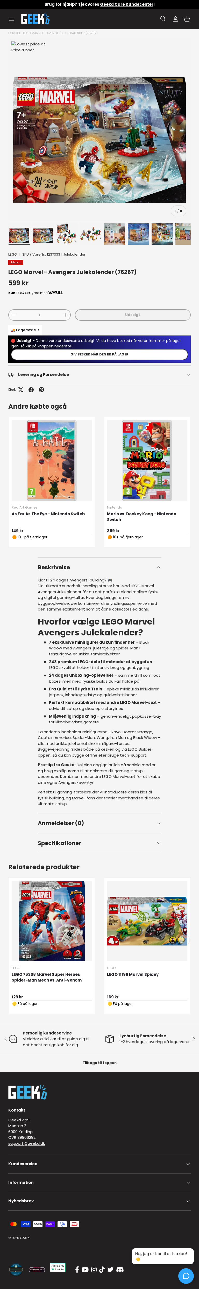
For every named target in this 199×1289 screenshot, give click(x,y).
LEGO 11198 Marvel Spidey (133, 974)
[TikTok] (102, 1269)
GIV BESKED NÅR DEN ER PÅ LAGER (99, 354)
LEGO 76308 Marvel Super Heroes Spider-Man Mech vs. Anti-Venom (47, 977)
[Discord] (120, 1269)
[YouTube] (85, 1269)
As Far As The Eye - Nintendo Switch (48, 514)
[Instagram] (94, 1269)
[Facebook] (77, 1269)
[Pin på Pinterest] (41, 390)
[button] (187, 19)
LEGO (12, 254)
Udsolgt (132, 314)
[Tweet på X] (21, 390)
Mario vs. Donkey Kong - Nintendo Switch (141, 517)
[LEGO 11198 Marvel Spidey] (147, 921)
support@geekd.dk (26, 1143)
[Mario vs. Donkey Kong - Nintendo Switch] (147, 460)
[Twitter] (110, 1269)
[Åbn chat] (186, 1276)
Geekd (25, 1238)
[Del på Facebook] (31, 390)
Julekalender (74, 254)
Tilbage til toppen (100, 1062)
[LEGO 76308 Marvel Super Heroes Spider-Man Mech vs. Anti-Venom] (52, 921)
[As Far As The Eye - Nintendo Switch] (52, 460)
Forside (14, 33)
